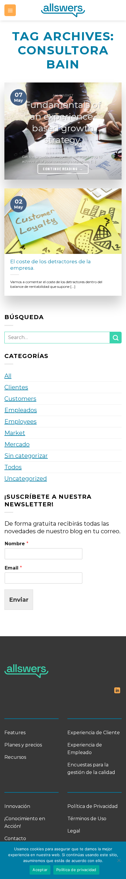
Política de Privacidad (92, 806)
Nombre (16, 543)
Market (14, 432)
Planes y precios (23, 745)
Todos (13, 467)
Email (13, 568)
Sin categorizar (26, 455)
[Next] (112, 131)
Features (14, 732)
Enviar (18, 599)
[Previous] (14, 131)
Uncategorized (25, 478)
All (7, 375)
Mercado (17, 444)
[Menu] (10, 10)
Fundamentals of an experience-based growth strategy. (63, 122)
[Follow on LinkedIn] (117, 691)
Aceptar (40, 869)
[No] (119, 862)
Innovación (17, 806)
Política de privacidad (76, 869)
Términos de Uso (86, 818)
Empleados (20, 410)
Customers (20, 398)
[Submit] (116, 337)
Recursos (15, 757)
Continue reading (63, 168)
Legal (73, 831)
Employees (20, 421)
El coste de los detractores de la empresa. (50, 265)
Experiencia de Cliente (93, 732)
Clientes (16, 387)
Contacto (15, 838)
